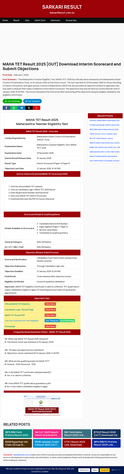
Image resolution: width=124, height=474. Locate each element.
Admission (55, 20)
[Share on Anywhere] (36, 108)
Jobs (27, 20)
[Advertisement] (62, 42)
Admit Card (40, 20)
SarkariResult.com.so (21, 455)
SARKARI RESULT (62, 7)
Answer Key (71, 20)
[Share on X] (29, 108)
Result (16, 20)
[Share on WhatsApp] (14, 108)
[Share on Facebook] (6, 108)
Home (5, 20)
